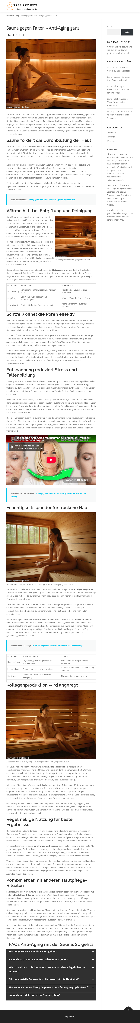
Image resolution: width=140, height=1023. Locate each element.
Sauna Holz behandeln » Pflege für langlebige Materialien (117, 102)
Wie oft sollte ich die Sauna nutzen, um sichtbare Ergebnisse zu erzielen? (47, 969)
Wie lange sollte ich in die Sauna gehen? (33, 951)
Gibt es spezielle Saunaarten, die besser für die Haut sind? (44, 979)
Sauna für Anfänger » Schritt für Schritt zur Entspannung (57, 645)
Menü (131, 5)
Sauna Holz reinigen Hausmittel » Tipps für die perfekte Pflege (118, 89)
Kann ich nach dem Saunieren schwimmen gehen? (38, 959)
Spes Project (25, 5)
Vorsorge (111, 136)
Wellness (111, 141)
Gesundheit (112, 132)
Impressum (70, 1016)
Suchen (110, 26)
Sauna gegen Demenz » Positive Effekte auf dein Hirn (51, 199)
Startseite (10, 15)
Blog (17, 15)
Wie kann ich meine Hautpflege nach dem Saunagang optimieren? (49, 987)
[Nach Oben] (128, 1010)
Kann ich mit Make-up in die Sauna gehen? (34, 995)
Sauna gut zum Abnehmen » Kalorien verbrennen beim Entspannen (119, 114)
